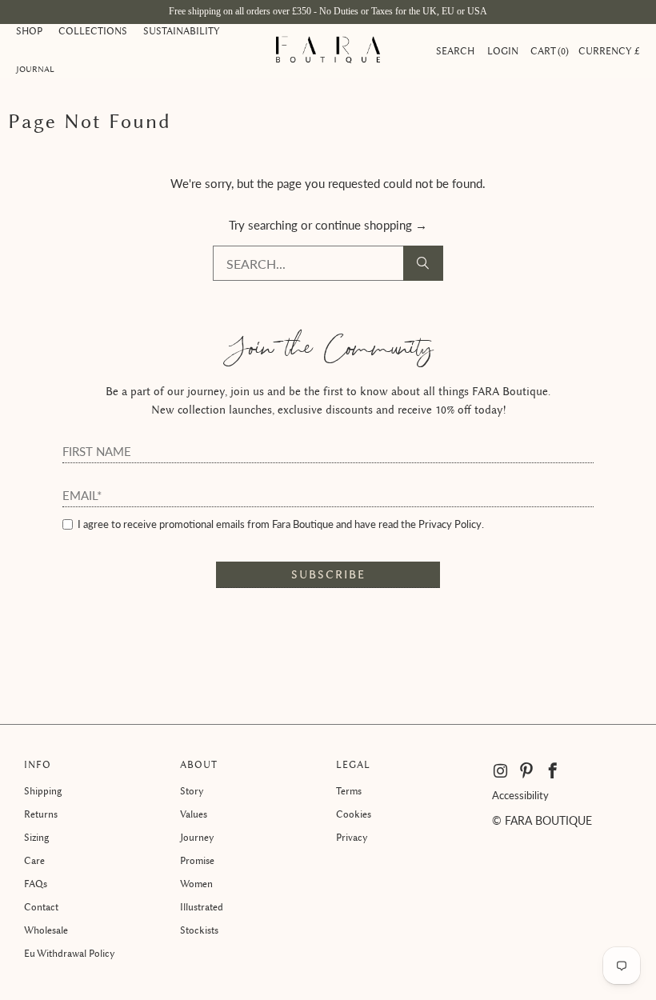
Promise (197, 860)
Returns (41, 814)
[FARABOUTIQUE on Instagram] (501, 771)
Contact (41, 907)
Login (502, 51)
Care (34, 860)
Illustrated (201, 907)
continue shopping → (371, 225)
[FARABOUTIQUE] (328, 51)
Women (196, 884)
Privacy (352, 837)
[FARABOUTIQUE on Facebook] (553, 771)
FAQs (35, 884)
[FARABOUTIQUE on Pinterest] (527, 771)
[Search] (423, 263)
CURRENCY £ (609, 51)
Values (193, 814)
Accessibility (520, 795)
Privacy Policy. (451, 524)
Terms (349, 791)
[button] (29, 32)
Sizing (36, 837)
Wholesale (46, 930)
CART (548, 51)
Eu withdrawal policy (69, 953)
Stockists (199, 930)
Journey (197, 837)
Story (192, 791)
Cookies (353, 814)
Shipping (43, 791)
